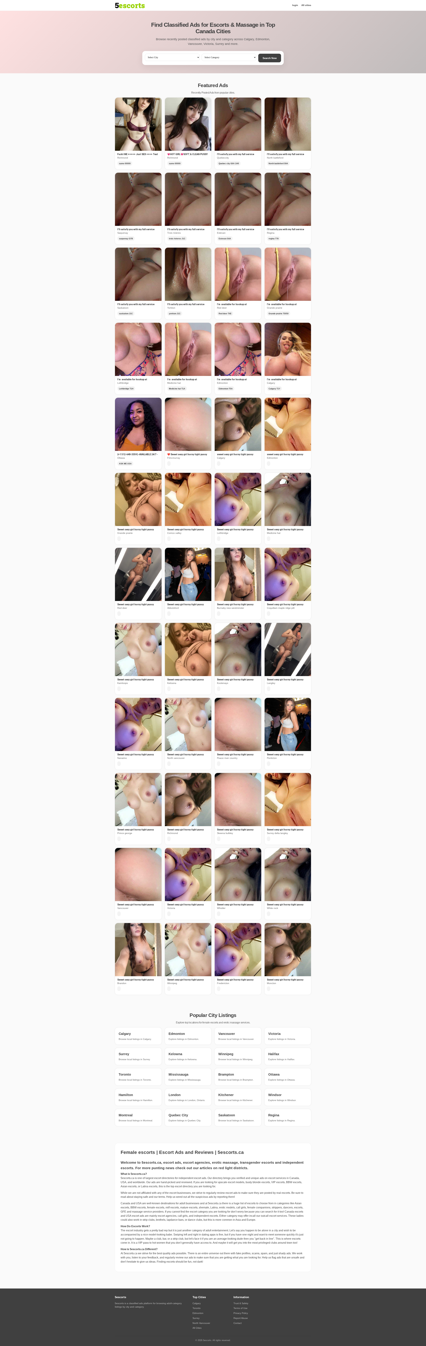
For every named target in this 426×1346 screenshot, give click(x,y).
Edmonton (198, 1313)
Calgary (197, 1303)
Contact (237, 1323)
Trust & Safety (240, 1303)
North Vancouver (201, 1323)
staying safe (141, 1196)
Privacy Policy (240, 1313)
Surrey (196, 1318)
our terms (159, 1196)
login (295, 5)
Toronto (197, 1308)
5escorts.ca (214, 1203)
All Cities (197, 1328)
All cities (306, 5)
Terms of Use (240, 1308)
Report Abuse (240, 1318)
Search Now (270, 58)
